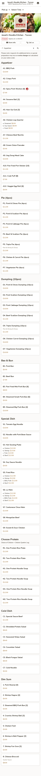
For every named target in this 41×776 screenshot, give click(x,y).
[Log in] (38, 3)
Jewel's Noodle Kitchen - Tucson (20, 2)
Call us (31, 43)
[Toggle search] (38, 48)
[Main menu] (3, 3)
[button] (20, 70)
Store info (12, 43)
